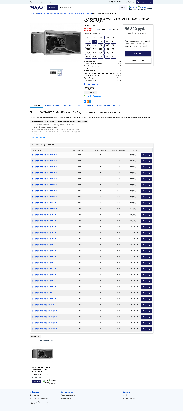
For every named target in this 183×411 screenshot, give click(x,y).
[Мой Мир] (90, 101)
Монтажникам (66, 398)
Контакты (52, 2)
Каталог (53, 7)
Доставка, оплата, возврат (39, 2)
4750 (113, 41)
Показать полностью (37, 137)
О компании (34, 395)
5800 (107, 45)
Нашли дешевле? (140, 33)
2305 (113, 37)
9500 (101, 53)
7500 (113, 45)
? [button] (149, 41)
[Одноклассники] (88, 101)
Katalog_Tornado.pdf (94, 96)
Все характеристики (91, 84)
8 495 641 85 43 (128, 395)
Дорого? (128, 33)
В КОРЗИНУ (138, 53)
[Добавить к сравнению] (50, 381)
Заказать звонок (146, 2)
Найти (123, 7)
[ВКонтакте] (85, 101)
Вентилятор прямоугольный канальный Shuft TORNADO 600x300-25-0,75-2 (41, 369)
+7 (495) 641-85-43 (114, 2)
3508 (101, 41)
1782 (88, 37)
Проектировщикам (68, 395)
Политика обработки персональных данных (43, 402)
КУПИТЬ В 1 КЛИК (138, 61)
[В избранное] (44, 381)
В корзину (146, 155)
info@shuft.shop (129, 2)
